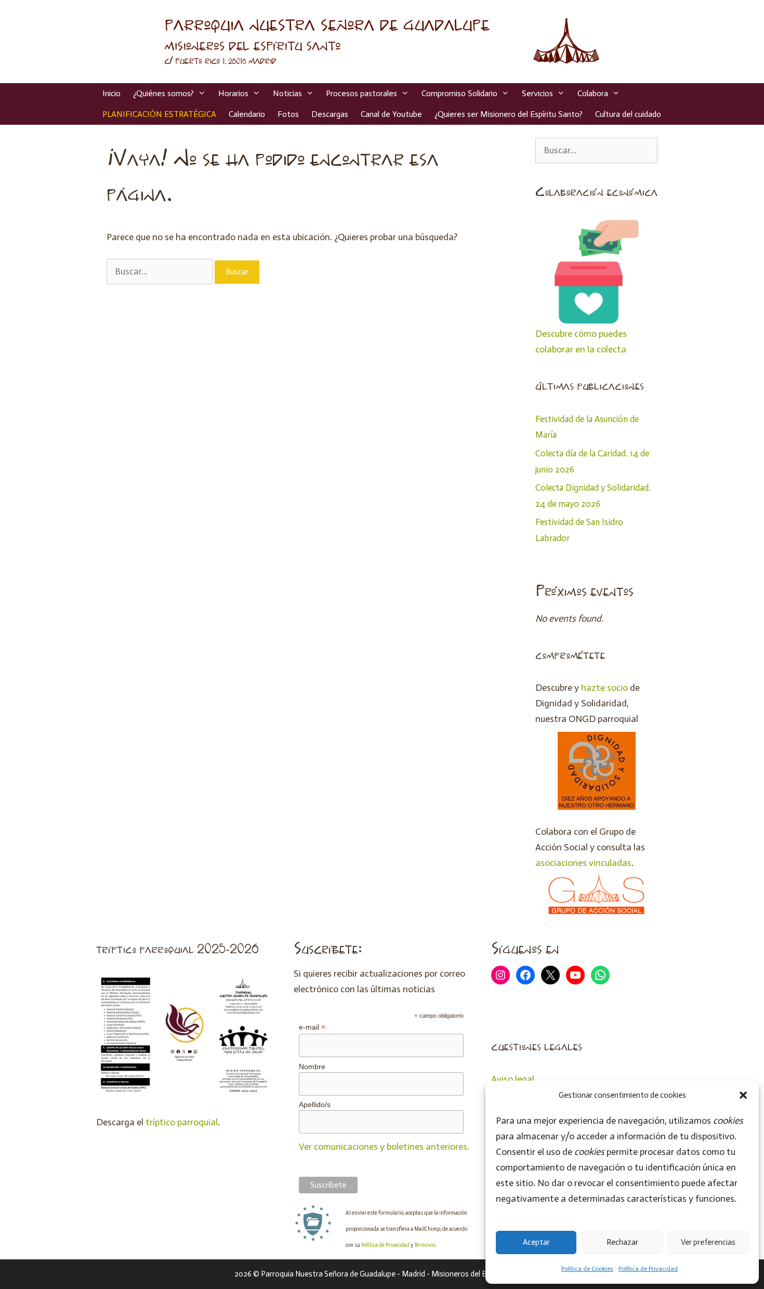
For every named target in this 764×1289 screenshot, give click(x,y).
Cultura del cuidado (628, 114)
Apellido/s (315, 1104)
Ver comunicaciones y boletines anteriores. (384, 1146)
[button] (743, 1095)
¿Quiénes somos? (163, 93)
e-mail (312, 1027)
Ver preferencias (708, 1242)
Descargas (329, 114)
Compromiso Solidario (459, 93)
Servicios (537, 93)
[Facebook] (525, 975)
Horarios (233, 93)
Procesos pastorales (361, 93)
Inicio (111, 93)
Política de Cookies (587, 1268)
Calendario (247, 114)
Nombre (312, 1066)
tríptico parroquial (182, 1122)
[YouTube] (575, 975)
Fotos (288, 114)
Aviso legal (512, 1079)
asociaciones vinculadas (583, 863)
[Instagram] (500, 975)
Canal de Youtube (391, 114)
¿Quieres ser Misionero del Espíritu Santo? (508, 114)
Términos (425, 1245)
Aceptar (536, 1242)
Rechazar (622, 1242)
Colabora (592, 93)
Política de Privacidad (648, 1268)
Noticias (287, 93)
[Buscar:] (161, 271)
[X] (550, 975)
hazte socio (604, 687)
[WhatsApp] (600, 975)
